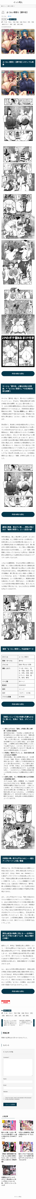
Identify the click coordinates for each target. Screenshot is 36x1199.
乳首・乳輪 (15, 22)
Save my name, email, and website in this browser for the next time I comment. (18, 1098)
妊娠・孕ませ (23, 22)
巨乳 (29, 22)
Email (4, 1085)
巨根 (33, 22)
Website (5, 1091)
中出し (10, 22)
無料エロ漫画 (13, 19)
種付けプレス (5, 24)
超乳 (15, 24)
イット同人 (18, 2)
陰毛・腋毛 (20, 24)
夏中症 (9, 16)
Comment (6, 1057)
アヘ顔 (5, 22)
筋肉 (11, 24)
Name (5, 1079)
